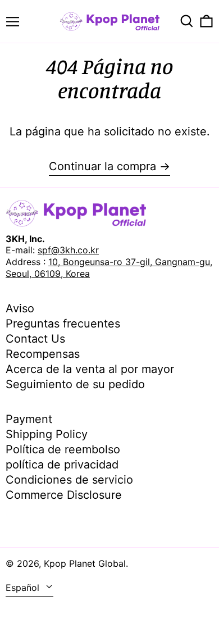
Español (24, 587)
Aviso (20, 308)
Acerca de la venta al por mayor (90, 369)
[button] (187, 21)
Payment (29, 419)
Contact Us (35, 338)
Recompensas (43, 354)
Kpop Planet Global (85, 563)
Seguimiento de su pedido (75, 384)
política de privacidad (62, 464)
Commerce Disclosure (64, 495)
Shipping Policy (47, 434)
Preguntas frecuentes (63, 323)
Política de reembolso (63, 449)
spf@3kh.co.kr (68, 250)
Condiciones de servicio (69, 479)
